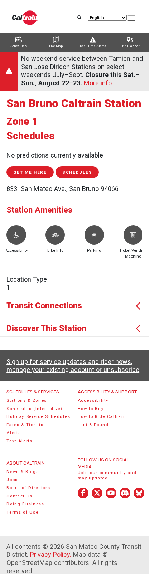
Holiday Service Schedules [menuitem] (38, 416)
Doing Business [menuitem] (25, 504)
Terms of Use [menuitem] (22, 512)
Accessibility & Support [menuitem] (107, 392)
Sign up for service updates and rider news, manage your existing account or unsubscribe (72, 366)
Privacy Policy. (50, 554)
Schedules (77, 172)
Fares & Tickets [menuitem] (24, 425)
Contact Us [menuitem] (19, 496)
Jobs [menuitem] (12, 480)
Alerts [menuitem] (13, 432)
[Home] (25, 17)
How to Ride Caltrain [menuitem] (102, 416)
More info (98, 83)
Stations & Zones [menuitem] (26, 400)
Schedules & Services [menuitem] (32, 392)
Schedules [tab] (18, 46)
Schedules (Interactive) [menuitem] (34, 408)
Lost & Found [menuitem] (93, 425)
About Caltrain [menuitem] (25, 463)
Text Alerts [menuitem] (19, 441)
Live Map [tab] (56, 46)
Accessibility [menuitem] (93, 400)
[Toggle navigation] (132, 18)
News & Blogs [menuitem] (22, 471)
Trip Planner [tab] (130, 46)
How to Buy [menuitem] (91, 408)
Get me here (30, 172)
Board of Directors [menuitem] (28, 488)
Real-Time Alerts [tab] (93, 46)
